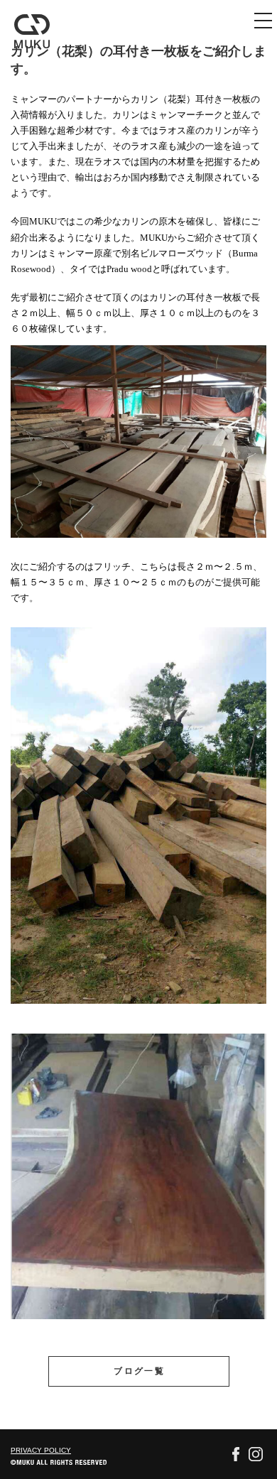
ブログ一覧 (139, 1371)
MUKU (32, 31)
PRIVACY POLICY (41, 1450)
